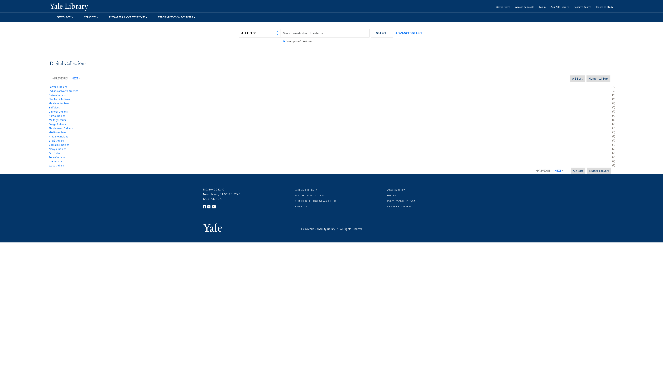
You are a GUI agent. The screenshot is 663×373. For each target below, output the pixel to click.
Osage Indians (57, 124)
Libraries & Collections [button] (127, 17)
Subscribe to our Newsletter (315, 201)
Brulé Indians (57, 140)
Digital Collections (68, 63)
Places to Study (604, 6)
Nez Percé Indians (59, 99)
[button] (382, 33)
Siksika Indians (57, 132)
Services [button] (90, 17)
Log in (542, 6)
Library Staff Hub (399, 206)
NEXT (75, 78)
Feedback (301, 206)
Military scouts (57, 120)
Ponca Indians (57, 157)
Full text (307, 41)
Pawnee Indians (58, 86)
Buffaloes (54, 107)
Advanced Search (409, 33)
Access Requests (524, 6)
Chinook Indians (58, 111)
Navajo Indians (57, 149)
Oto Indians (56, 153)
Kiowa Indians (57, 115)
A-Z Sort (577, 78)
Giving (391, 195)
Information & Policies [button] (175, 17)
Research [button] (64, 17)
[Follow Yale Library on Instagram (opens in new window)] (208, 206)
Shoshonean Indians (61, 128)
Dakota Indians (57, 95)
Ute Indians (55, 161)
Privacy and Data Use (402, 201)
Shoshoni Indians (59, 103)
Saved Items (503, 6)
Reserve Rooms (582, 6)
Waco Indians (57, 165)
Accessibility (396, 190)
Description (293, 41)
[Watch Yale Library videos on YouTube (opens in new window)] (214, 206)
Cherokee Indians (59, 144)
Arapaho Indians (58, 136)
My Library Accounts (310, 195)
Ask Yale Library (559, 6)
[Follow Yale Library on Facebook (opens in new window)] (204, 206)
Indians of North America (63, 91)
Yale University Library (92, 6)
